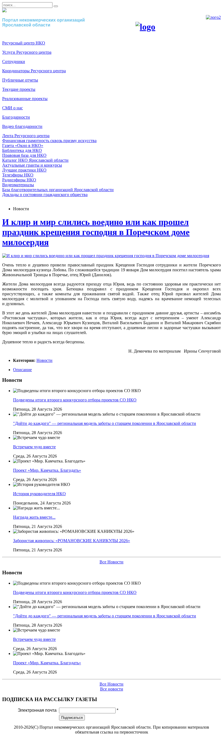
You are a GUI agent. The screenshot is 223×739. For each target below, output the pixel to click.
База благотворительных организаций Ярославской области (58, 189)
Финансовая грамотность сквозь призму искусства (49, 140)
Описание (22, 369)
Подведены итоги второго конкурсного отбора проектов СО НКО (75, 400)
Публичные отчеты (20, 80)
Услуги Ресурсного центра (26, 52)
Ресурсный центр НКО (23, 43)
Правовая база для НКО (24, 155)
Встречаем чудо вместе (34, 446)
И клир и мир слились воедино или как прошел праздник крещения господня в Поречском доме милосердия (96, 232)
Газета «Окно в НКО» (22, 145)
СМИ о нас (12, 108)
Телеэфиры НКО (17, 175)
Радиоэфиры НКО (19, 180)
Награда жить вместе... (34, 517)
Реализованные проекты (25, 98)
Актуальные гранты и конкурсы (32, 165)
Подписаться (72, 718)
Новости (44, 360)
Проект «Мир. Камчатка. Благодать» (47, 470)
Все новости (111, 689)
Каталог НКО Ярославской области (35, 160)
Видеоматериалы (18, 184)
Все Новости (111, 562)
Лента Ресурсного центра (25, 135)
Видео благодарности (22, 126)
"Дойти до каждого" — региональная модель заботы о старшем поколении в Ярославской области (104, 423)
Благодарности (16, 117)
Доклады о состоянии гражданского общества (45, 194)
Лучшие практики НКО (24, 170)
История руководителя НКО (39, 493)
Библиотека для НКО (22, 150)
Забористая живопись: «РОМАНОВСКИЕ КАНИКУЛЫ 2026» (71, 540)
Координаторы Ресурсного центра (34, 70)
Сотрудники (13, 61)
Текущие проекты (18, 89)
